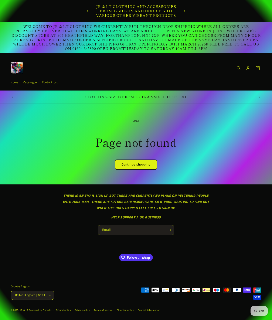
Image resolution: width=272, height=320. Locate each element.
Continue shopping (136, 164)
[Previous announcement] (87, 11)
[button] (239, 68)
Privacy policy (82, 310)
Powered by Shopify (40, 310)
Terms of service (103, 310)
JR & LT (24, 310)
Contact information (149, 310)
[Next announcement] (184, 11)
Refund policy (63, 310)
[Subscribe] (169, 230)
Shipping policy (125, 310)
